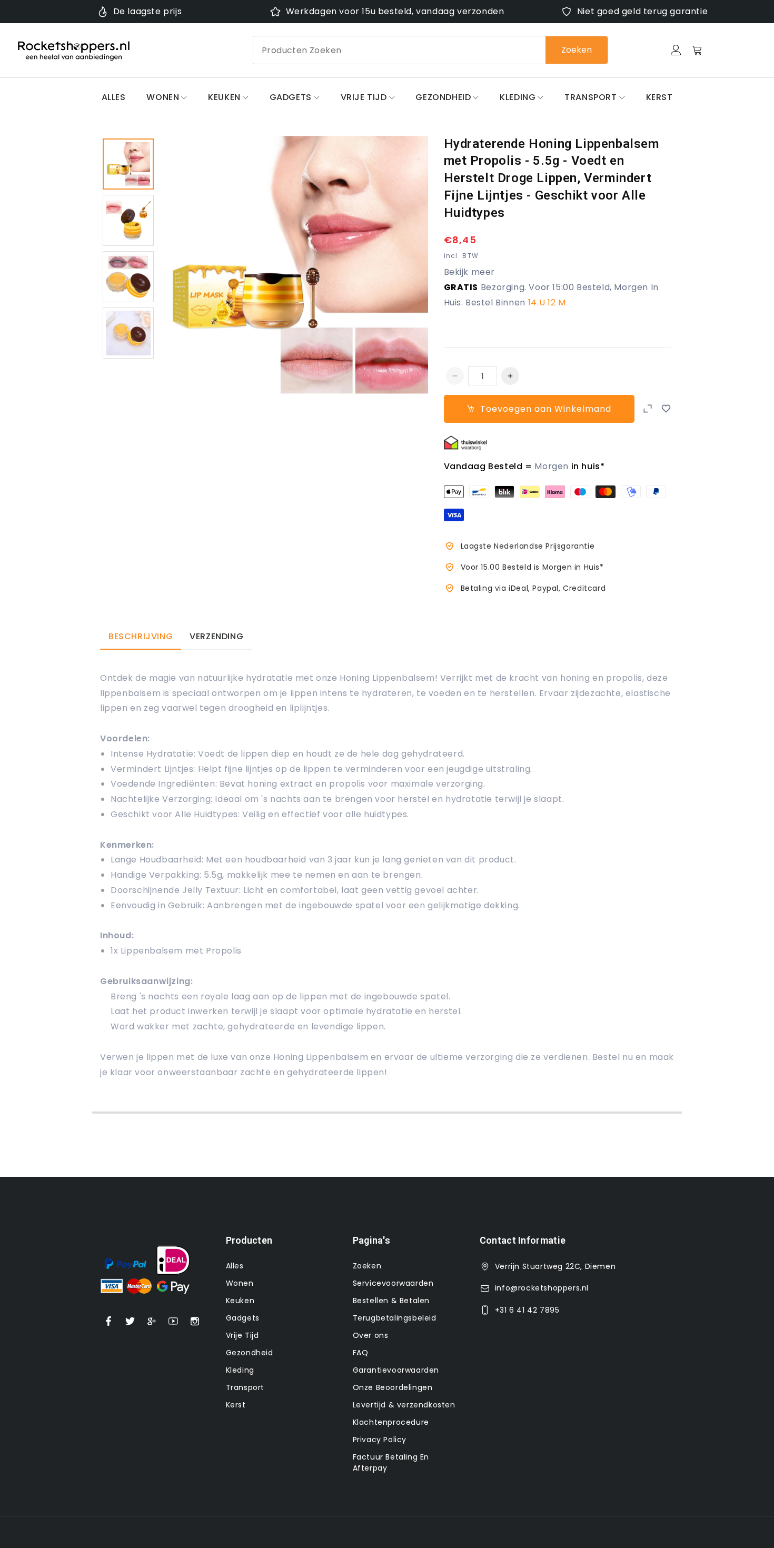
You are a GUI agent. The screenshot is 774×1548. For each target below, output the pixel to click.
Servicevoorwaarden (393, 1283)
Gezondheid (443, 97)
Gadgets (291, 97)
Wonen (162, 97)
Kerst (659, 97)
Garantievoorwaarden (396, 1370)
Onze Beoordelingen (393, 1387)
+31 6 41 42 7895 (527, 1310)
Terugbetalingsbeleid (394, 1318)
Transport (590, 97)
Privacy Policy (379, 1439)
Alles (114, 97)
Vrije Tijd (364, 97)
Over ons (371, 1335)
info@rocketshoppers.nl (542, 1288)
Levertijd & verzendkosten (404, 1405)
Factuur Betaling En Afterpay (391, 1462)
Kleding (517, 97)
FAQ (361, 1352)
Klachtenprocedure (391, 1422)
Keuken (224, 97)
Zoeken (576, 50)
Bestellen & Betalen (391, 1300)
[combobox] (430, 50)
